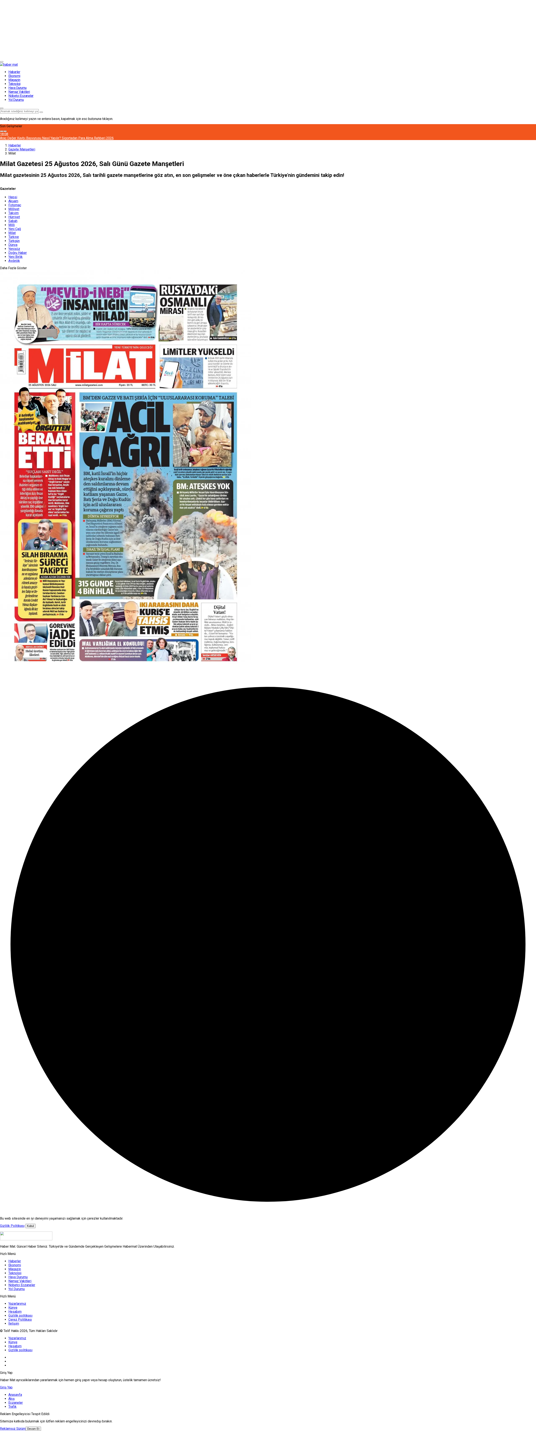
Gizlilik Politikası (12, 1226)
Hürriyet (14, 217)
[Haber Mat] (9, 65)
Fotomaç (14, 205)
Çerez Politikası (20, 1320)
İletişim (13, 1323)
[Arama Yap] (1, 108)
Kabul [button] (30, 1226)
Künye (12, 1308)
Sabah (12, 221)
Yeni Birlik (15, 257)
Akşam (13, 201)
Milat (12, 233)
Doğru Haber (17, 253)
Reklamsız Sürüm (13, 1429)
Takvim (13, 213)
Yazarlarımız (17, 1304)
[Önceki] (1, 131)
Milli (11, 225)
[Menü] (1, 61)
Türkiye (13, 237)
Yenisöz (14, 249)
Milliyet (13, 209)
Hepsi (12, 197)
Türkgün (14, 241)
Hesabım (15, 1312)
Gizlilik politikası (20, 1316)
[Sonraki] (5, 131)
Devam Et (33, 1428)
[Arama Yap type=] (41, 112)
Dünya (12, 245)
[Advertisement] (125, 29)
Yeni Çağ (14, 229)
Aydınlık (14, 261)
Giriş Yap (6, 1387)
